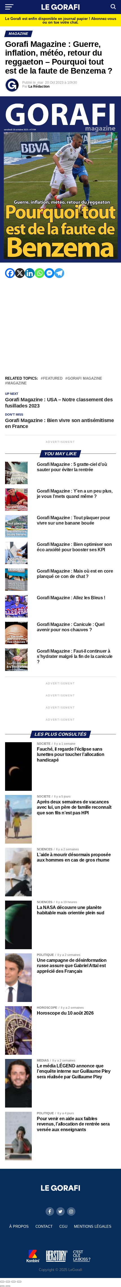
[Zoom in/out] (19, 1282)
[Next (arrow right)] (8, 1286)
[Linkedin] (30, 273)
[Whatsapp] (39, 273)
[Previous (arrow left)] (2, 1286)
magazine (17, 383)
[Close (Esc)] (2, 1282)
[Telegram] (59, 273)
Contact (44, 1226)
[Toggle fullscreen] (13, 1282)
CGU (63, 1226)
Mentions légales (92, 1226)
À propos (19, 1226)
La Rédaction (39, 86)
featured (52, 379)
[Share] (8, 1282)
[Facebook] (10, 273)
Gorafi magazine (85, 379)
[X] (20, 273)
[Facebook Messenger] (49, 273)
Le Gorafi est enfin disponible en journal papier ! (60, 20)
